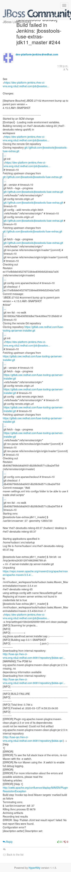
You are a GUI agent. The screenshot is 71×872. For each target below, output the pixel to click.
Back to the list (14, 854)
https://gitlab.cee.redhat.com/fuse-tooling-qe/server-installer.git (33, 328)
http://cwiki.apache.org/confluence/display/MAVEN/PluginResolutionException (35, 789)
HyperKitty (34, 867)
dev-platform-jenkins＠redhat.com (37, 54)
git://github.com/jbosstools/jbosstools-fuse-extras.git (35, 149)
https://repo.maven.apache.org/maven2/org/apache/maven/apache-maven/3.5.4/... (35, 573)
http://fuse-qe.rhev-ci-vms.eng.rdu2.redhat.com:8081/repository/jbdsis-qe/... (34, 655)
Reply (9, 841)
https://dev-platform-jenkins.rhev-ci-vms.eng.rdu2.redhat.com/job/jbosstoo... (26, 84)
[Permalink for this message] (67, 69)
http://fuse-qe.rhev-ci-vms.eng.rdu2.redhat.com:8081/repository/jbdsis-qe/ (33, 738)
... (5, 155)
